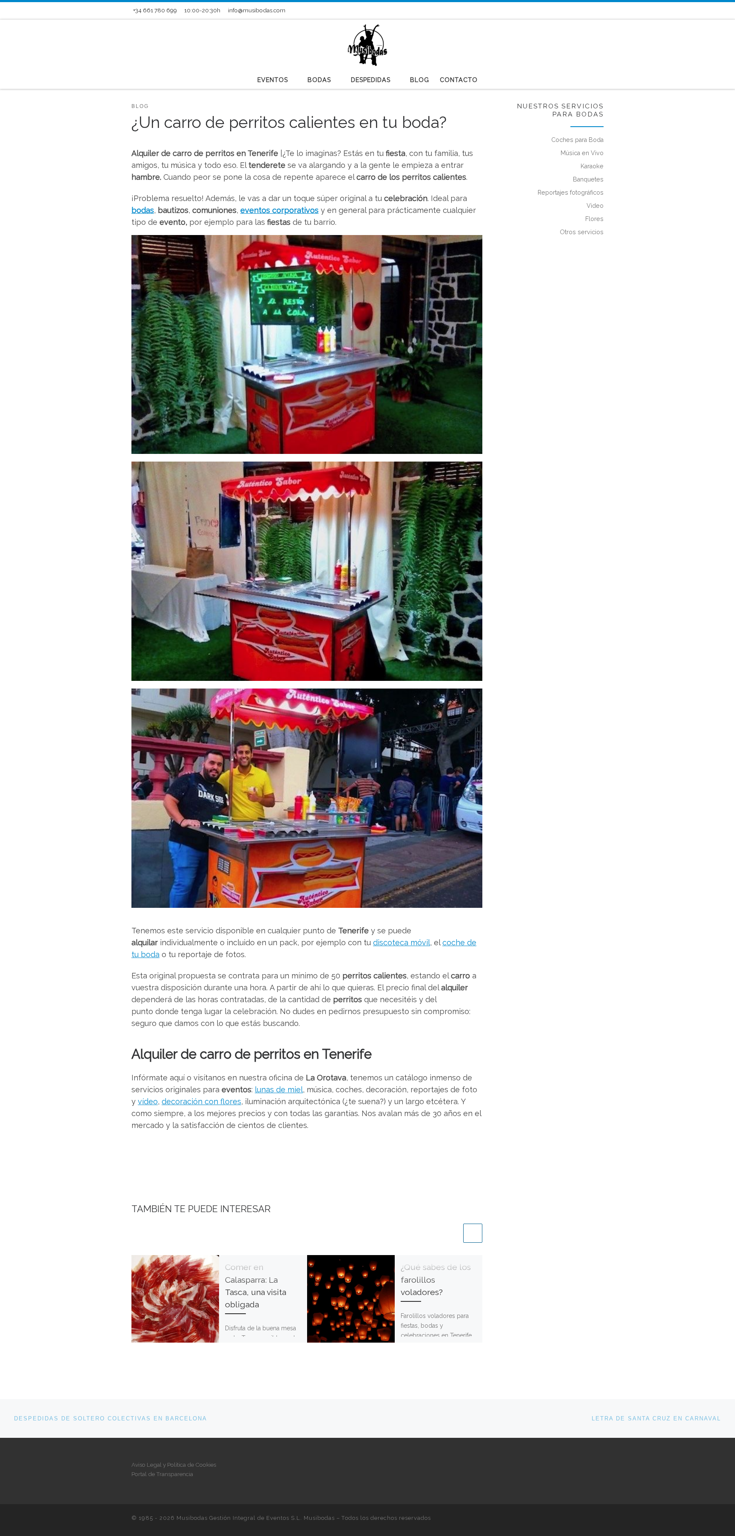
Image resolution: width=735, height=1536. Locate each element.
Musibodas (319, 1518)
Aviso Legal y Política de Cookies (173, 1464)
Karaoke (592, 166)
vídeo (148, 1101)
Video (595, 205)
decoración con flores (201, 1101)
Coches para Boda (577, 139)
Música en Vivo (582, 153)
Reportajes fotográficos (571, 192)
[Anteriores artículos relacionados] (452, 1233)
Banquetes (588, 179)
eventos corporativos (279, 210)
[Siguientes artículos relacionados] (472, 1233)
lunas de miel (279, 1089)
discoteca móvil (401, 942)
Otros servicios (582, 232)
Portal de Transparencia (162, 1474)
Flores (594, 218)
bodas (142, 210)
